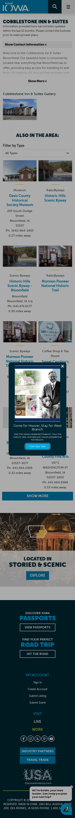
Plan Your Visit (38, 446)
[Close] (62, 366)
